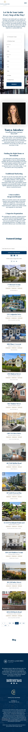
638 (10, 623)
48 (16, 261)
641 (20, 623)
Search (14, 84)
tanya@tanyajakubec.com (14, 679)
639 (13, 623)
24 (14, 261)
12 (11, 261)
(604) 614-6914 (14, 681)
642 (23, 623)
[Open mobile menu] (25, 3)
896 (5, 625)
